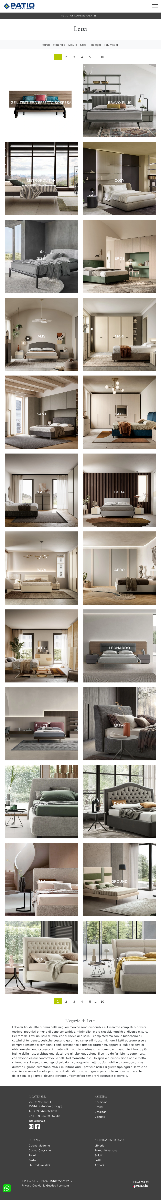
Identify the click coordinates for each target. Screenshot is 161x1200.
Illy (41, 881)
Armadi (99, 1165)
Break (119, 726)
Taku (119, 414)
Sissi (41, 258)
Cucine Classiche (40, 1150)
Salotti (99, 1155)
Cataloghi (101, 1112)
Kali (41, 492)
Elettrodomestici (39, 1165)
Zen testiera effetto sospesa (41, 103)
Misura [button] (72, 44)
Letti (97, 16)
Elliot (41, 726)
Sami (41, 414)
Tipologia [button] (95, 44)
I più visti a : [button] (111, 44)
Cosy (119, 180)
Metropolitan (41, 180)
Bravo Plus (119, 103)
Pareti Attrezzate (106, 1150)
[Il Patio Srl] (18, 6)
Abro (119, 570)
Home (64, 16)
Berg (41, 648)
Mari (119, 336)
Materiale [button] (59, 44)
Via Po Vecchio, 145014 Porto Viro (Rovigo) (45, 1104)
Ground (119, 881)
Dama (119, 803)
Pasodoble (119, 959)
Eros (119, 258)
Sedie (32, 1160)
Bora (119, 492)
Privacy (26, 1185)
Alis (41, 336)
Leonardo (119, 648)
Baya (41, 570)
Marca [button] (46, 44)
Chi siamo (101, 1102)
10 (102, 57)
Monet (41, 959)
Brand (98, 1107)
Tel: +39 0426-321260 (43, 1111)
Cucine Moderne (39, 1145)
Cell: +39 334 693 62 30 (44, 1116)
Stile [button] (83, 44)
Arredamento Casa (81, 16)
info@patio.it (37, 1121)
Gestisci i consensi (58, 1185)
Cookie (36, 1185)
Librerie (99, 1145)
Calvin (41, 803)
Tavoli (32, 1155)
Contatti (100, 1116)
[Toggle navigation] (155, 6)
